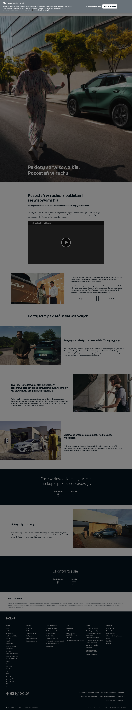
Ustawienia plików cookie (93, 6)
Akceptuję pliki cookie (109, 6)
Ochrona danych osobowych (41, 10)
